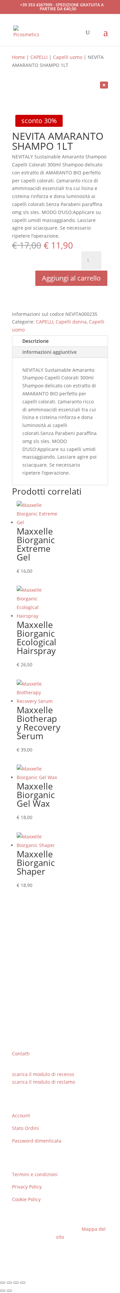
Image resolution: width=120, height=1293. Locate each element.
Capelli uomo (67, 57)
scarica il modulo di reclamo (43, 1082)
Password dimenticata (36, 1141)
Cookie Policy (26, 1199)
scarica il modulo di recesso (43, 1074)
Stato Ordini (25, 1128)
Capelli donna (71, 322)
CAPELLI (39, 57)
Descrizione (35, 341)
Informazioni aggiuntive (49, 352)
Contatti (21, 1053)
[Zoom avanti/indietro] (2, 1283)
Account (21, 1115)
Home (18, 57)
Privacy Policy (27, 1187)
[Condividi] (16, 1283)
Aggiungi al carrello (71, 278)
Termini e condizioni (35, 1174)
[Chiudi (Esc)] (22, 1283)
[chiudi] (104, 85)
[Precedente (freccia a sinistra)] (2, 1291)
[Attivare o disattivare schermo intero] (9, 1283)
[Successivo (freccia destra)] (9, 1291)
